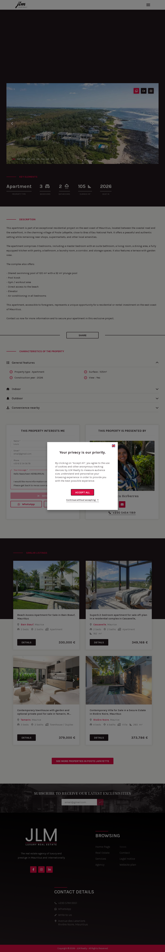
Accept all (82, 492)
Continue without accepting (81, 500)
